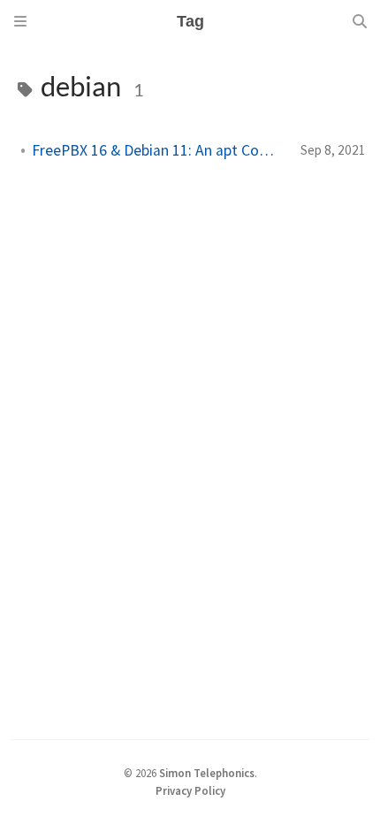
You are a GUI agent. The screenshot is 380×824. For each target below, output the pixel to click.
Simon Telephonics (207, 773)
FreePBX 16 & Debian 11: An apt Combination (159, 150)
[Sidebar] (20, 21)
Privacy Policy (190, 790)
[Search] (359, 21)
